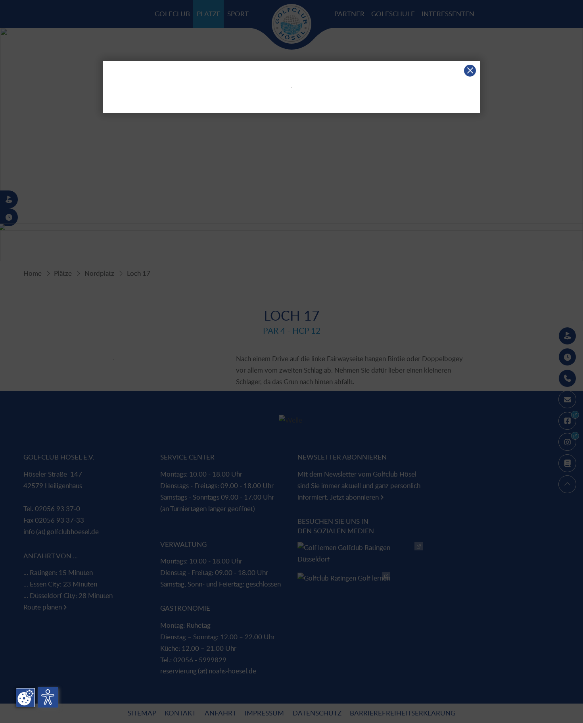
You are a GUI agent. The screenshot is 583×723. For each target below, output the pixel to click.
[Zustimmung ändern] (25, 697)
